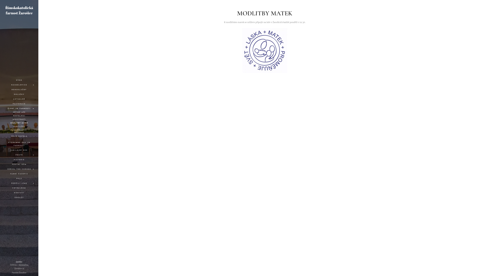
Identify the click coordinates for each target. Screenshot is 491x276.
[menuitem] (19, 80)
